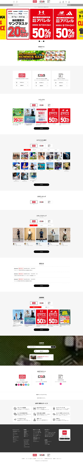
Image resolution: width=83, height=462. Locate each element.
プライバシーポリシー (40, 458)
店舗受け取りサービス (36, 437)
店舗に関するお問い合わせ (49, 436)
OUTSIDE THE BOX (16, 436)
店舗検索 (25, 432)
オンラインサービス (36, 433)
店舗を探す (22, 85)
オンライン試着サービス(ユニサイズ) (36, 436)
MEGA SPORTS (15, 433)
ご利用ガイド (47, 431)
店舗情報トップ (26, 431)
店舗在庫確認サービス (36, 438)
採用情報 (46, 442)
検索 (53, 347)
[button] (13, 7)
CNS (13, 435)
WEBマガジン (15, 439)
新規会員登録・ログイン (16, 431)
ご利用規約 (23, 458)
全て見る (41, 128)
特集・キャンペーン (16, 437)
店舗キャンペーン (26, 435)
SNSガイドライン (59, 458)
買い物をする (22, 82)
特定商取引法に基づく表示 (48, 458)
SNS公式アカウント (36, 441)
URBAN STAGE (26, 442)
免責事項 (54, 458)
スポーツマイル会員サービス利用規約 (31, 458)
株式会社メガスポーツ (48, 441)
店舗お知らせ (26, 433)
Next (43, 41)
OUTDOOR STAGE (26, 444)
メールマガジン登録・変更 (37, 432)
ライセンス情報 (47, 444)
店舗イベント (26, 436)
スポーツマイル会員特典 (36, 431)
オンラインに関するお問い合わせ (50, 433)
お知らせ (14, 441)
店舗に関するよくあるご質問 (49, 435)
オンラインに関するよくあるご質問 (50, 432)
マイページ (14, 432)
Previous (39, 41)
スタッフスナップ (15, 440)
